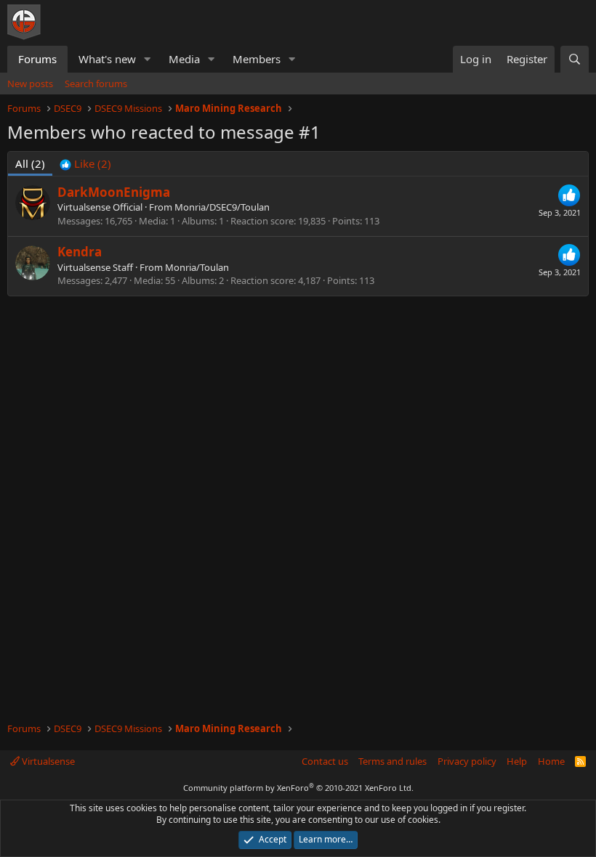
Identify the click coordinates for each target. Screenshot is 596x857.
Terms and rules (392, 761)
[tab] (85, 164)
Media (184, 59)
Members (257, 59)
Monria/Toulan (197, 267)
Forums (37, 59)
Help (517, 761)
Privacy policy (467, 761)
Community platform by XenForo (298, 787)
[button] (147, 59)
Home (551, 761)
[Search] (574, 59)
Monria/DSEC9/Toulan (222, 207)
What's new (107, 59)
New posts (30, 83)
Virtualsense (47, 761)
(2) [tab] (30, 163)
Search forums (96, 83)
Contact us (325, 761)
